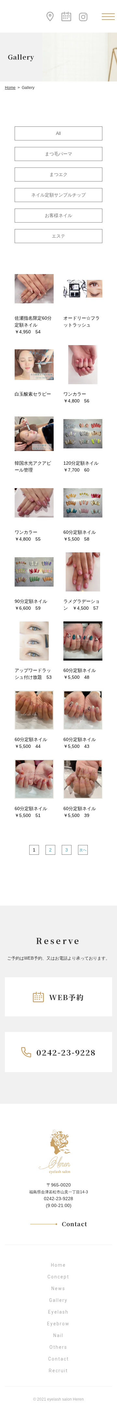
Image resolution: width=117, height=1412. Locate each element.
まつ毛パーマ (58, 153)
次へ (82, 850)
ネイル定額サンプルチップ (58, 194)
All (58, 133)
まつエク (58, 174)
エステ (58, 236)
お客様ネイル (58, 215)
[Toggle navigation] (108, 16)
